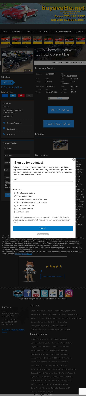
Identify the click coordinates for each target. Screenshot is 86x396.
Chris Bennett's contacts (26, 193)
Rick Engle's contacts (25, 208)
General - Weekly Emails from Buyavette (32, 202)
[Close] (73, 159)
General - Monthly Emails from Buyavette (32, 199)
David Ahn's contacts (24, 196)
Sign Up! (43, 228)
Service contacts (23, 212)
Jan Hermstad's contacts (26, 205)
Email (15, 179)
